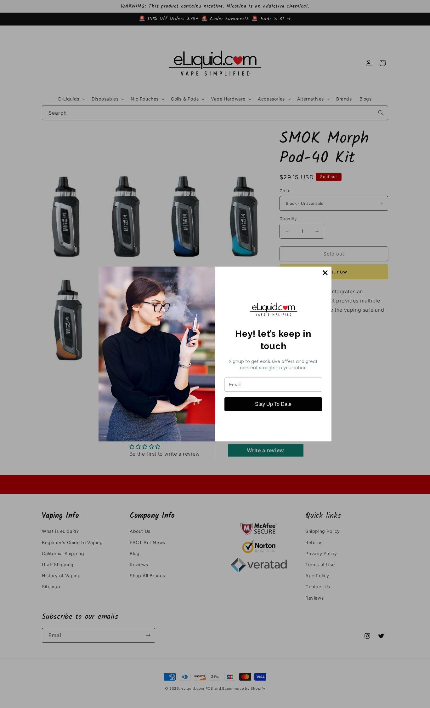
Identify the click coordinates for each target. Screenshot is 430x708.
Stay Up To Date (273, 404)
